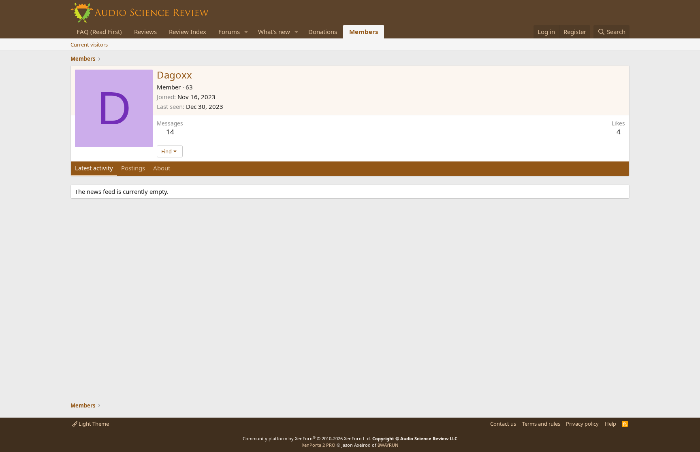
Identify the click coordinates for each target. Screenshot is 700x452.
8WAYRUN (388, 445)
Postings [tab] (133, 168)
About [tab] (161, 168)
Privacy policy (582, 423)
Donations (322, 32)
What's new (274, 32)
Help (610, 423)
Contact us (503, 423)
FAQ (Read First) (99, 32)
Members (363, 32)
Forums (229, 32)
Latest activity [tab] (94, 168)
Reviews (145, 32)
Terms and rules (541, 423)
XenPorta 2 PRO (318, 445)
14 (170, 131)
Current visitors (89, 44)
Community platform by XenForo (307, 438)
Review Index (187, 32)
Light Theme (93, 423)
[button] (246, 31)
